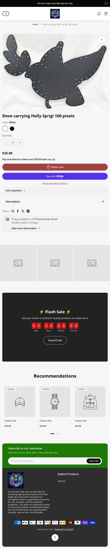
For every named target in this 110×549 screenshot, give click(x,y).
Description (13, 201)
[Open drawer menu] (5, 13)
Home (35, 24)
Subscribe (94, 461)
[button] (52, 433)
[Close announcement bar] (106, 3)
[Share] (12, 211)
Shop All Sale (55, 340)
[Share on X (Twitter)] (23, 211)
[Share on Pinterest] (28, 211)
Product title (10, 420)
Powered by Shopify (64, 529)
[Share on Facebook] (17, 211)
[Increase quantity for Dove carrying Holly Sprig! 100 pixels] (19, 142)
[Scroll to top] (55, 537)
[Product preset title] (20, 401)
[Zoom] (102, 39)
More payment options (55, 183)
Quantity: (7, 135)
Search (61, 481)
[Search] (99, 13)
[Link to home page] (16, 480)
